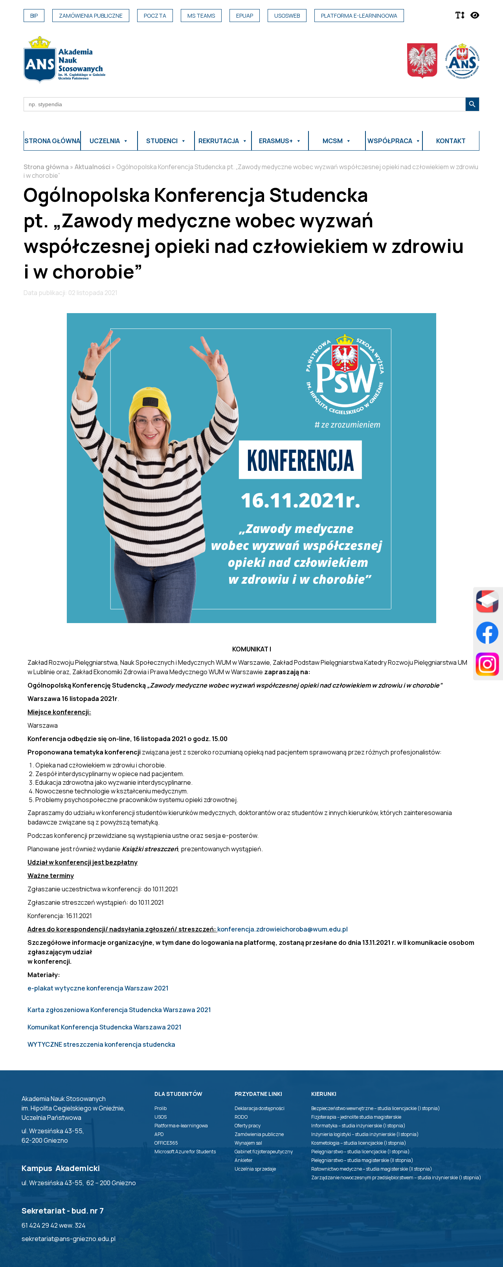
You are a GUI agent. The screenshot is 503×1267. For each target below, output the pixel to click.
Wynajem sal (248, 1143)
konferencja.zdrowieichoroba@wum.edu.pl (282, 929)
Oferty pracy (248, 1125)
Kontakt (451, 140)
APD (159, 1134)
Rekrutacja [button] (218, 140)
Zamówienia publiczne (91, 15)
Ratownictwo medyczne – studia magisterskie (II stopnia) (371, 1169)
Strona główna (52, 140)
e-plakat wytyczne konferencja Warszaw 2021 (98, 988)
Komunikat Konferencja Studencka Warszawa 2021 (105, 1027)
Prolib (160, 1108)
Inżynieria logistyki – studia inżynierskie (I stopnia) (365, 1134)
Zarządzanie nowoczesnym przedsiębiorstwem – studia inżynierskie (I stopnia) (396, 1177)
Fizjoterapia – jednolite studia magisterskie (356, 1117)
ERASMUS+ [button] (276, 140)
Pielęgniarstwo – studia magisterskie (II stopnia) (362, 1160)
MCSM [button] (333, 140)
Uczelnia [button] (105, 140)
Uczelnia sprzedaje (255, 1169)
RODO (241, 1117)
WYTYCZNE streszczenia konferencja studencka (101, 1044)
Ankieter (244, 1160)
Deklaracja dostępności (260, 1108)
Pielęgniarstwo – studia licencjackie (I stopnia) (360, 1151)
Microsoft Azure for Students (185, 1151)
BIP (34, 15)
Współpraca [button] (389, 140)
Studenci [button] (162, 140)
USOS (160, 1117)
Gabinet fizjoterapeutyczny (264, 1151)
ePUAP (244, 15)
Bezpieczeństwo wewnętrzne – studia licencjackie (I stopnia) (375, 1108)
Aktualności (92, 166)
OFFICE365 (166, 1143)
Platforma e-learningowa (359, 15)
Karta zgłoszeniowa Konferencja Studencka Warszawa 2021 (119, 1009)
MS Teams (201, 15)
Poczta (155, 15)
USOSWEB (287, 15)
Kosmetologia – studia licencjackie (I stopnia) (358, 1143)
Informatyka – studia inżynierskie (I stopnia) (358, 1125)
